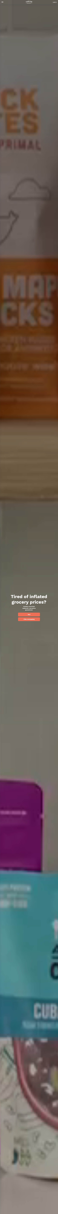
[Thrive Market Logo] (29, 2)
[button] (11, 2)
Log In (54, 2)
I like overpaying (29, 619)
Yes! (29, 614)
